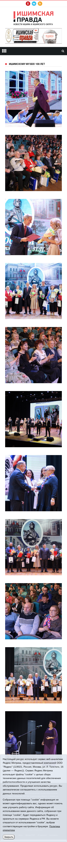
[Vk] (34, 3)
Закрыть (8, 837)
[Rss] (40, 3)
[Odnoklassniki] (28, 3)
